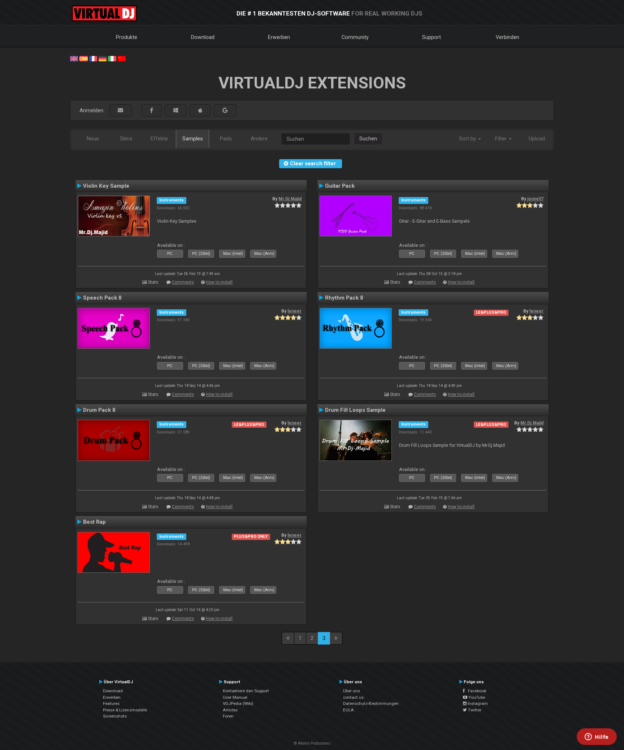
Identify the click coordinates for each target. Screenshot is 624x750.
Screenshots (115, 716)
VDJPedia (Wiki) (238, 703)
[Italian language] (112, 58)
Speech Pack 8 (102, 298)
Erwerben (279, 37)
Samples (192, 138)
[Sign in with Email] (120, 110)
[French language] (93, 58)
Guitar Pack (340, 186)
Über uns (351, 690)
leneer (294, 311)
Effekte (159, 138)
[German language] (103, 58)
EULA (348, 709)
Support (431, 37)
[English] (74, 58)
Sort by (468, 138)
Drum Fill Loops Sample (355, 410)
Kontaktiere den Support (246, 690)
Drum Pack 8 (99, 410)
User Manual (235, 697)
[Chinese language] (122, 58)
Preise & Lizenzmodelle (125, 709)
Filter (501, 138)
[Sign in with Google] (225, 110)
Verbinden (507, 37)
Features (111, 703)
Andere (259, 138)
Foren (228, 716)
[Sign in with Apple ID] (200, 110)
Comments (183, 282)
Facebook (475, 690)
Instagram (477, 703)
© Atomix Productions (312, 743)
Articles (230, 709)
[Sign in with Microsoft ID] (176, 110)
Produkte (126, 37)
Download (202, 37)
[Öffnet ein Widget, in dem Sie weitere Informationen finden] (597, 737)
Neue (93, 138)
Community (355, 37)
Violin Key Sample (106, 186)
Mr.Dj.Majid (290, 198)
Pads (226, 138)
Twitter (474, 709)
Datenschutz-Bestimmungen (371, 703)
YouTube (476, 697)
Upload (537, 138)
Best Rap (94, 522)
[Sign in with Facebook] (151, 110)
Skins (126, 138)
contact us (353, 697)
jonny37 (535, 198)
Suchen (368, 138)
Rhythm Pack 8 (344, 298)
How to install (219, 282)
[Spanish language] (83, 58)
